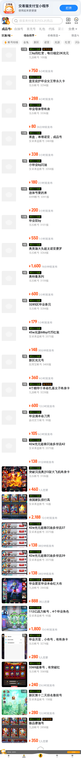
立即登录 (73, 752)
